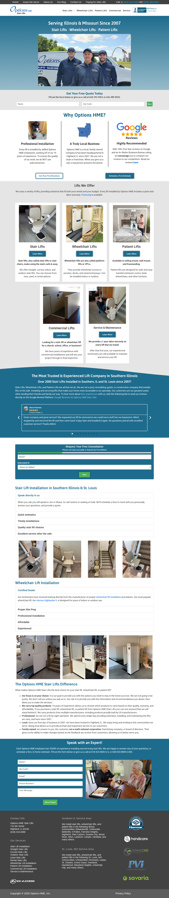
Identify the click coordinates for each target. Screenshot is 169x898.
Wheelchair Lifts (84, 247)
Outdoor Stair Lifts (19, 855)
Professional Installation (31, 615)
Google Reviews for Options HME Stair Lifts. (75, 397)
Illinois (91, 827)
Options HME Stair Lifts (21, 823)
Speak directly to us (29, 495)
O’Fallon (76, 832)
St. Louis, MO (95, 857)
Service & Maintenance (107, 327)
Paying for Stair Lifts (96, 2)
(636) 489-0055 (151, 2)
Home (15, 2)
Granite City (91, 834)
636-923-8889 (119, 752)
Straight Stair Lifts (19, 849)
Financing (86, 194)
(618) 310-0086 (131, 2)
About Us (48, 2)
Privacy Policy (123, 893)
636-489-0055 (113, 97)
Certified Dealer (26, 590)
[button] (73, 11)
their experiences (89, 394)
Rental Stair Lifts (18, 860)
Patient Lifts (131, 247)
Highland (66, 834)
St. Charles (67, 862)
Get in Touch (50, 802)
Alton (70, 837)
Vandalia (96, 837)
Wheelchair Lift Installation (23, 863)
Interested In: (24, 463)
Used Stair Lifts (17, 857)
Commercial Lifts (62, 328)
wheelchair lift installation (109, 597)
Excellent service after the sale (35, 533)
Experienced (24, 628)
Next (150, 104)
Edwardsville (82, 829)
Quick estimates (27, 514)
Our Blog (61, 2)
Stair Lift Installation (20, 846)
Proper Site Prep (27, 609)
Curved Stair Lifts (18, 852)
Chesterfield (81, 860)
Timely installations (28, 521)
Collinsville (94, 829)
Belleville (66, 832)
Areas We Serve (31, 2)
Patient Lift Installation (21, 866)
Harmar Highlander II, (46, 600)
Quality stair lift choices (31, 527)
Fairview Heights (89, 832)
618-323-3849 (98, 752)
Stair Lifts (37, 247)
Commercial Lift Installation (23, 869)
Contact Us (75, 2)
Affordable (23, 622)
